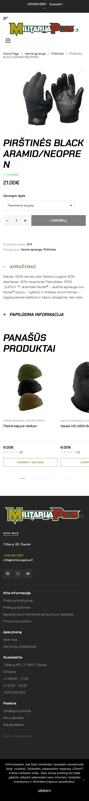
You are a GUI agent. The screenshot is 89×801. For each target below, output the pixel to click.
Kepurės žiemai (35, 420)
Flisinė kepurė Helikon (20, 426)
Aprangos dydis (14, 196)
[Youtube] (28, 573)
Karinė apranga (35, 54)
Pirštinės (57, 54)
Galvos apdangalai (72, 420)
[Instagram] (18, 573)
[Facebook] (8, 573)
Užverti (44, 791)
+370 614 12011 (13, 555)
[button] (23, 478)
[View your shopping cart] (8, 40)
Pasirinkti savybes (30, 462)
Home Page (11, 54)
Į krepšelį (58, 220)
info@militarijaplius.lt (18, 560)
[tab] (44, 267)
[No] (83, 780)
